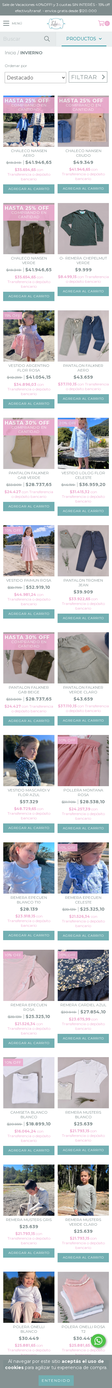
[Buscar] (46, 39)
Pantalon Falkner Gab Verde (29, 475)
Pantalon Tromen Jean (83, 582)
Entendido (56, 1380)
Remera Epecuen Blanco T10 (29, 899)
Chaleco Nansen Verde (29, 260)
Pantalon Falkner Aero (83, 367)
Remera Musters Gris (29, 1219)
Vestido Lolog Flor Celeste (83, 475)
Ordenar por (16, 65)
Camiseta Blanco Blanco (29, 1114)
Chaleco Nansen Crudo (83, 153)
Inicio (10, 53)
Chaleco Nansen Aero (29, 153)
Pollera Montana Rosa (83, 792)
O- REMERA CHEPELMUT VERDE (83, 260)
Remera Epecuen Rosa (29, 1007)
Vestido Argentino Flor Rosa (28, 367)
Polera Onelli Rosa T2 (83, 1329)
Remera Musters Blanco (83, 1114)
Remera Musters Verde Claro (83, 1222)
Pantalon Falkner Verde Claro (83, 689)
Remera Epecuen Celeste (83, 899)
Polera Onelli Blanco (28, 1329)
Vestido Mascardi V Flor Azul (29, 792)
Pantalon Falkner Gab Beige (29, 689)
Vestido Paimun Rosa (28, 580)
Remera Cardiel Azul (83, 1005)
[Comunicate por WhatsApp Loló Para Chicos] (98, 1341)
